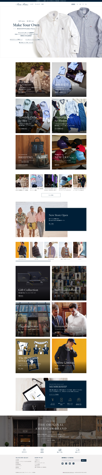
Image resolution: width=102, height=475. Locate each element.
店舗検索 (73, 4)
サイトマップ (18, 468)
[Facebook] (70, 463)
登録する (84, 460)
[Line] (62, 463)
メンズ (31, 4)
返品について (37, 461)
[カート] (85, 4)
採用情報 (17, 462)
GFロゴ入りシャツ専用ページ (16, 39)
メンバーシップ (18, 465)
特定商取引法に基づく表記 (20, 472)
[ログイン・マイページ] (80, 4)
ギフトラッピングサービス (40, 462)
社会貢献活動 (18, 464)
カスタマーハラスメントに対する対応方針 (23, 461)
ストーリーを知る (51, 440)
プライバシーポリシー (28, 472)
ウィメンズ (37, 4)
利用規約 (33, 472)
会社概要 (17, 460)
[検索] (77, 4)
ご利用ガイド (37, 460)
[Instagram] (66, 463)
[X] (73, 463)
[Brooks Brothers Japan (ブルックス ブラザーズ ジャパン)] (22, 4)
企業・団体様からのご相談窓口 (40, 467)
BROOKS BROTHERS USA (69, 472)
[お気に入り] (83, 4)
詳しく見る (51, 223)
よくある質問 (37, 464)
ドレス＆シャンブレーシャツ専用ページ (33, 39)
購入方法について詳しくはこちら (26, 42)
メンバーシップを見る (54, 394)
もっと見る (51, 195)
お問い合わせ (37, 465)
